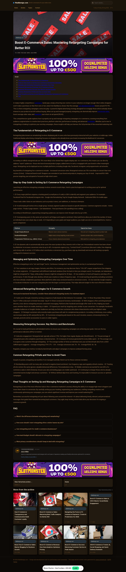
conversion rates (103, 111)
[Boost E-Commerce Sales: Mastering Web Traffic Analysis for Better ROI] (50, 508)
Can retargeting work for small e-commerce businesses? (36, 429)
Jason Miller (25, 452)
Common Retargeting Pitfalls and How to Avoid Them (34, 92)
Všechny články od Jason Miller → (29, 457)
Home (16, 8)
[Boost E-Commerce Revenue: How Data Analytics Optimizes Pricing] (50, 539)
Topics (30, 8)
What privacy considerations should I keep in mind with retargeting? (40, 442)
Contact (37, 8)
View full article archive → (106, 490)
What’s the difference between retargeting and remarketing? (37, 416)
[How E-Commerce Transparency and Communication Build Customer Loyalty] (25, 508)
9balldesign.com (21, 3)
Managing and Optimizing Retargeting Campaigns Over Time (36, 85)
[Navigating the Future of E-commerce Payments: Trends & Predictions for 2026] (76, 508)
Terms (15, 562)
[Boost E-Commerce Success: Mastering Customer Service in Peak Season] (76, 539)
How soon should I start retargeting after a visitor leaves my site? (39, 423)
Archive (23, 8)
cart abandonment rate (86, 106)
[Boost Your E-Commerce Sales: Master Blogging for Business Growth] (25, 539)
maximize (38, 114)
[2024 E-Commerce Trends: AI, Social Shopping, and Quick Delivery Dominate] (101, 539)
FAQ (19, 96)
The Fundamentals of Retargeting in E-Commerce (33, 80)
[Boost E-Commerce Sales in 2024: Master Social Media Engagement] (101, 508)
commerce (38, 103)
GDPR (109, 559)
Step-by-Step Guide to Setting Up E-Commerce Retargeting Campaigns (40, 83)
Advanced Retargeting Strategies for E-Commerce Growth (36, 87)
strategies (91, 121)
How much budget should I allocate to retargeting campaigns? (38, 435)
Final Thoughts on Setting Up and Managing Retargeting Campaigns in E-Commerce (43, 94)
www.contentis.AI (101, 559)
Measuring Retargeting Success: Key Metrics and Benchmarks (37, 89)
